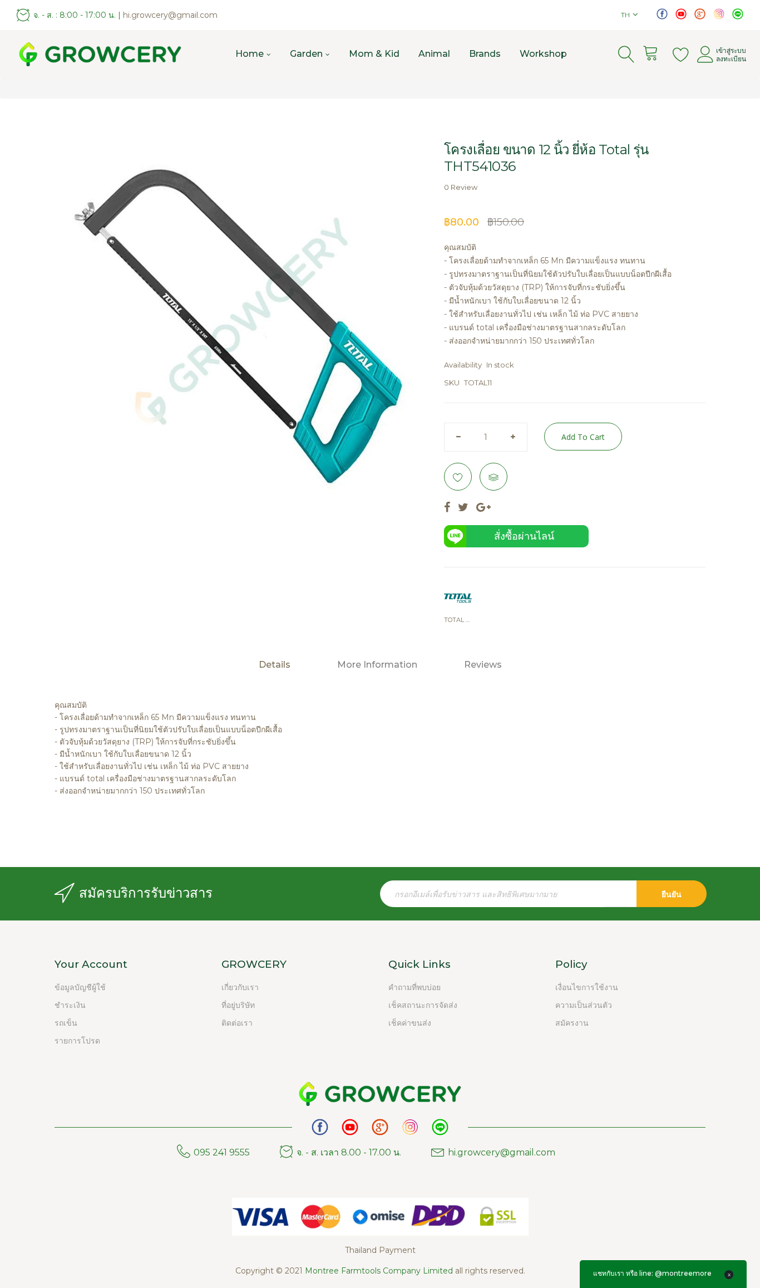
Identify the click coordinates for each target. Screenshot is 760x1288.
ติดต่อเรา (237, 1023)
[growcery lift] (681, 13)
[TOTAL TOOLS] (458, 598)
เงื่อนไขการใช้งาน (586, 987)
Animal (434, 53)
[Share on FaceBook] (447, 508)
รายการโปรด (77, 1041)
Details (274, 664)
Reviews (483, 664)
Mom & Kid (374, 53)
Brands (485, 53)
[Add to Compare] (493, 477)
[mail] (699, 13)
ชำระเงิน (70, 1005)
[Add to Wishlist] (458, 477)
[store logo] (100, 54)
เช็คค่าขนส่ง (409, 1023)
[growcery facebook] (662, 13)
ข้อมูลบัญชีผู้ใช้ (80, 987)
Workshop (543, 53)
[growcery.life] (718, 13)
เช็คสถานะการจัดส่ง (422, 1005)
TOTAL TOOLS (458, 620)
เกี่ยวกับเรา (240, 987)
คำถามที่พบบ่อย (414, 987)
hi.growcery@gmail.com (170, 15)
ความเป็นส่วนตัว (583, 1005)
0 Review (460, 187)
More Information (377, 664)
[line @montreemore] (737, 13)
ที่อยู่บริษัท (238, 1005)
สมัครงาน (572, 1023)
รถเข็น (66, 1023)
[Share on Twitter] (463, 508)
